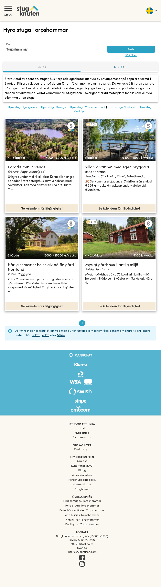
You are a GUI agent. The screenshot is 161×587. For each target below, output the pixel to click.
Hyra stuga (82, 433)
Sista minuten (82, 437)
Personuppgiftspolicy (82, 480)
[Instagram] (82, 564)
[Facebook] (82, 558)
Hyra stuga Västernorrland (87, 107)
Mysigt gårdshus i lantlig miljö (111, 265)
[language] (151, 10)
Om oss (82, 461)
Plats (8, 44)
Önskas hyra (82, 449)
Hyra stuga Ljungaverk (22, 107)
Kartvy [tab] (119, 67)
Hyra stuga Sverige (53, 107)
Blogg (82, 470)
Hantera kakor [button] (82, 484)
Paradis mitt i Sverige (27, 167)
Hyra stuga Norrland (121, 107)
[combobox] (52, 49)
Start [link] (82, 428)
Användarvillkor (82, 475)
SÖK (131, 49)
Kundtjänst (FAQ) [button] (82, 466)
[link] (82, 501)
